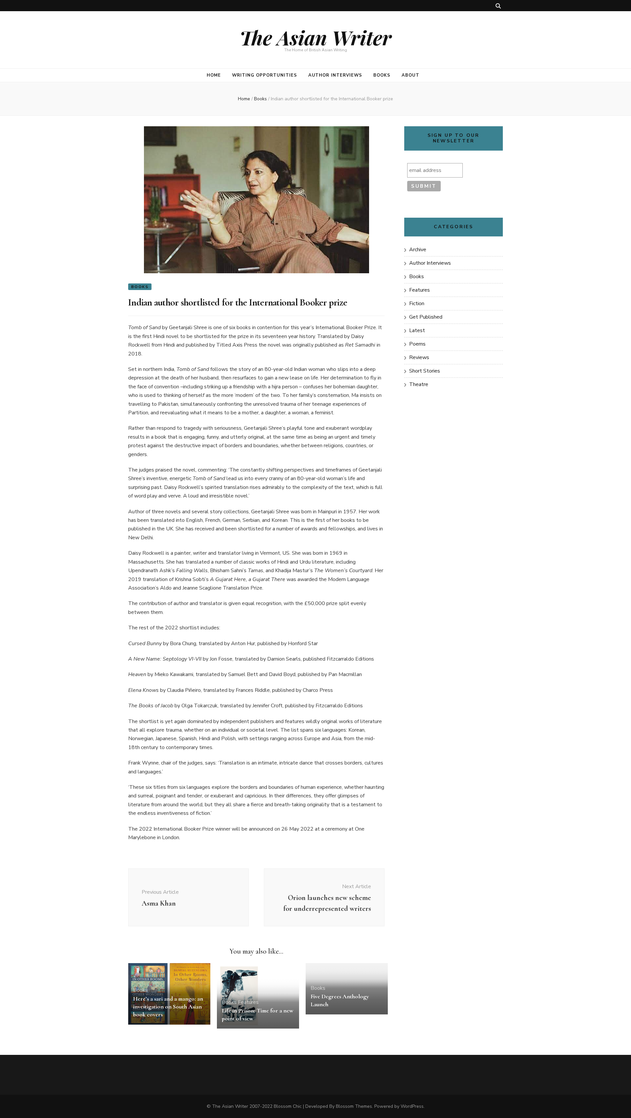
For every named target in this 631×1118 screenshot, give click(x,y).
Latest (417, 330)
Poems (417, 344)
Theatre (418, 384)
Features (248, 1002)
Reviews (419, 357)
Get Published (425, 317)
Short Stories (424, 371)
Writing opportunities (264, 75)
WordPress (412, 1106)
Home (214, 75)
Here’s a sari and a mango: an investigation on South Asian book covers (168, 1006)
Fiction (416, 303)
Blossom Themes (354, 1106)
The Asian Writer (315, 37)
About (410, 75)
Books (381, 75)
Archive (417, 249)
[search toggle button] (498, 6)
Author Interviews (335, 75)
